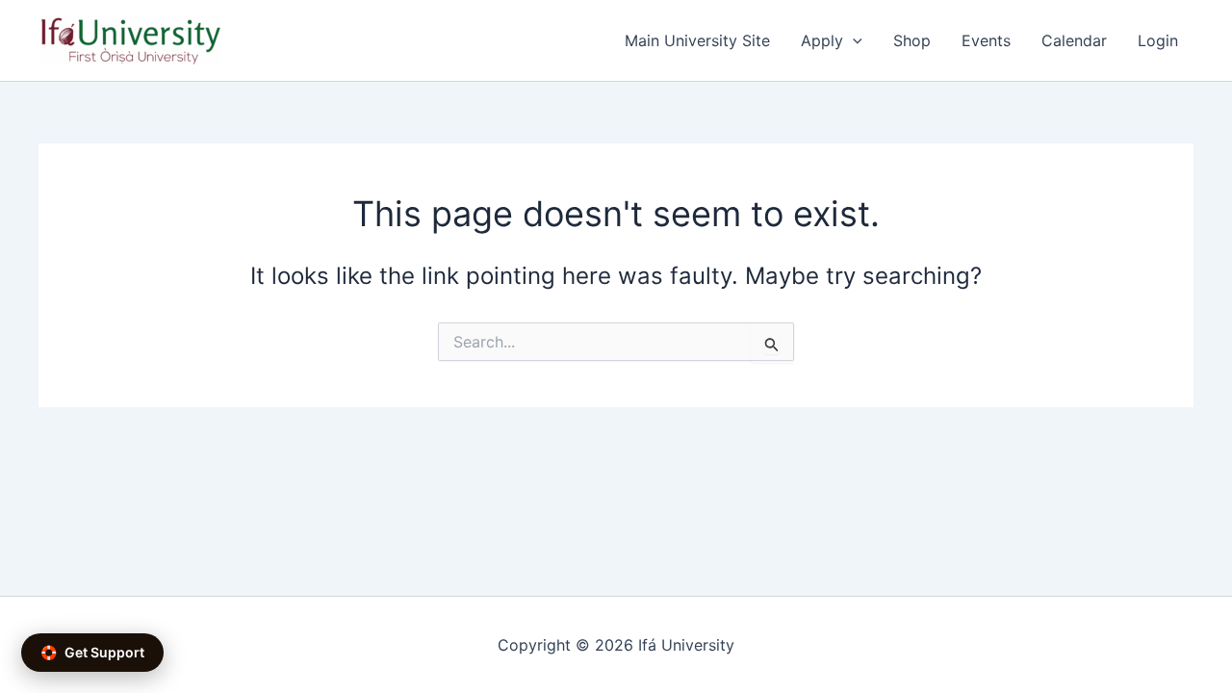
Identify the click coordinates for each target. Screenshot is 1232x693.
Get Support (92, 652)
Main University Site (697, 40)
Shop (912, 40)
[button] (852, 40)
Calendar (1074, 40)
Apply (822, 40)
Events (986, 40)
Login (1158, 40)
